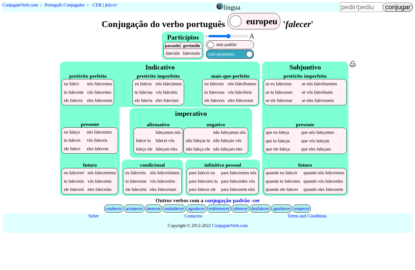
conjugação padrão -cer (232, 200)
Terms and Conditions (307, 216)
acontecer (134, 208)
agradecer (196, 208)
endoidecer (174, 208)
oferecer (240, 208)
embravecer (219, 208)
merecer (154, 208)
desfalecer (260, 208)
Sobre (93, 216)
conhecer (114, 208)
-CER (96, 5)
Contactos (193, 216)
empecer (301, 208)
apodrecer (281, 208)
